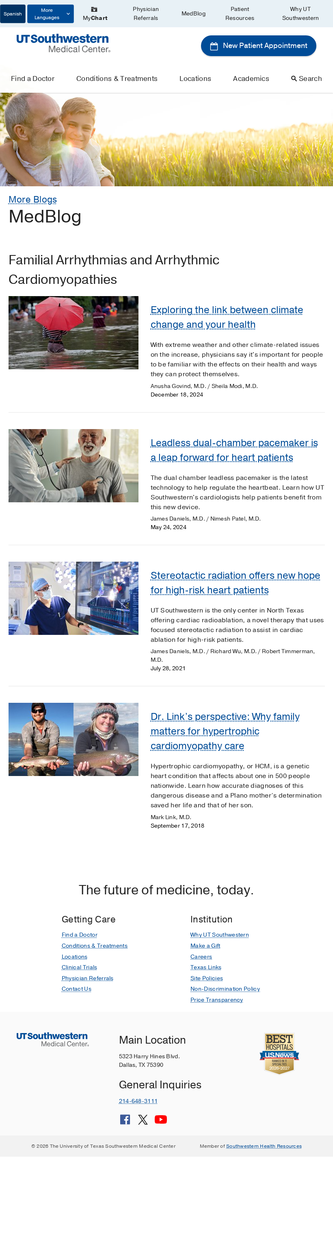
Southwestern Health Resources (264, 1146)
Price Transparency (216, 1000)
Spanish (13, 14)
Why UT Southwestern (300, 13)
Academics (251, 78)
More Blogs (33, 200)
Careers (201, 957)
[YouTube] (161, 1122)
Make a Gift (205, 946)
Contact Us (76, 989)
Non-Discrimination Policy (225, 989)
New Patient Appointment (264, 45)
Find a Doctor (32, 78)
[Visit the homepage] (63, 42)
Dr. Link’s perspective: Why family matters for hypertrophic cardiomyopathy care (225, 731)
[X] (143, 1122)
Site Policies (206, 978)
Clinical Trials (79, 967)
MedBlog (193, 13)
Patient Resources (240, 13)
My (95, 18)
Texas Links (206, 967)
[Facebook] (125, 1122)
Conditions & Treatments (117, 78)
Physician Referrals (146, 13)
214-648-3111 (138, 1101)
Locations (195, 78)
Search (310, 78)
